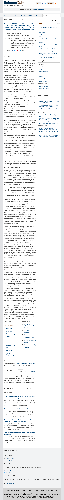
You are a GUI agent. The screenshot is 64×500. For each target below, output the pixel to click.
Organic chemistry (29, 325)
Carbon (26, 335)
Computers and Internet (10, 346)
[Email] (23, 51)
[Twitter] (15, 51)
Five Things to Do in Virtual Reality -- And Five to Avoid (49, 132)
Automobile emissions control (30, 341)
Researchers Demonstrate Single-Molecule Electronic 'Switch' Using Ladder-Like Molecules (20, 421)
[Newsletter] (58, 3)
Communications (43, 91)
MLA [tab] (21, 371)
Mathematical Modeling (44, 88)
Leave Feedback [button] (10, 483)
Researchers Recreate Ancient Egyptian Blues (48, 115)
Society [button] (29, 15)
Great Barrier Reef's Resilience (46, 57)
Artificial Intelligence (43, 86)
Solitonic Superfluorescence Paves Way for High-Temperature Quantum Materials (49, 136)
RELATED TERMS (26, 321)
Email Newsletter (10, 458)
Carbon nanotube (29, 337)
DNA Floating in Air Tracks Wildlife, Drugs (49, 48)
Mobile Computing (11, 350)
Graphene (9, 328)
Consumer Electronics (44, 79)
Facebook (8, 470)
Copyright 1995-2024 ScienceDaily (13, 493)
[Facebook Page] (42, 3)
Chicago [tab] (32, 371)
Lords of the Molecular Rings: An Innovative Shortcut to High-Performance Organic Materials (19, 397)
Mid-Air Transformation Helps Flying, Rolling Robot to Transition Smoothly (48, 128)
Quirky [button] (36, 15)
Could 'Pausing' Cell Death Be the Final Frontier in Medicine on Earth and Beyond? (49, 109)
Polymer (26, 327)
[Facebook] (12, 51)
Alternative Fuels (43, 81)
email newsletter (39, 9)
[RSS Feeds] (55, 3)
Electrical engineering (30, 345)
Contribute (22, 490)
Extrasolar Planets (43, 71)
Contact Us (8, 486)
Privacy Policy (36, 490)
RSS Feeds (9, 460)
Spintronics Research (12, 343)
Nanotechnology (11, 334)
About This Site (11, 490)
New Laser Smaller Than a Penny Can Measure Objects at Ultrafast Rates (48, 105)
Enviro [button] (22, 15)
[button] (52, 20)
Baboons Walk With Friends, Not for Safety (49, 51)
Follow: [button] (38, 3)
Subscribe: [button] (50, 3)
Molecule (26, 347)
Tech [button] (16, 15)
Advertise (29, 490)
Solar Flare (41, 67)
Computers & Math (10, 340)
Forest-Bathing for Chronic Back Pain (48, 38)
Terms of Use (53, 490)
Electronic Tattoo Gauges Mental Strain (48, 123)
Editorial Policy (45, 490)
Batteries (41, 76)
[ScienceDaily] (14, 3)
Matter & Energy (9, 325)
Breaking (40, 23)
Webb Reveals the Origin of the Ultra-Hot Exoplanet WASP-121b (49, 102)
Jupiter (40, 69)
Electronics (9, 331)
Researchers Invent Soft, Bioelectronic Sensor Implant (20, 409)
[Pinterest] (17, 51)
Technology (9, 336)
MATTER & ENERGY (42, 74)
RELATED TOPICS (9, 321)
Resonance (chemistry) (27, 331)
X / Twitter (8, 472)
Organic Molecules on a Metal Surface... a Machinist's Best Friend (19, 433)
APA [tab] (26, 371)
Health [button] (10, 15)
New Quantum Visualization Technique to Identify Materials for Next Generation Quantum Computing (49, 120)
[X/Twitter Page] (45, 3)
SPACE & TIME (41, 64)
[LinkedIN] (20, 51)
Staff (17, 490)
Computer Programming (10, 354)
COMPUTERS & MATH (42, 83)
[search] (58, 15)
